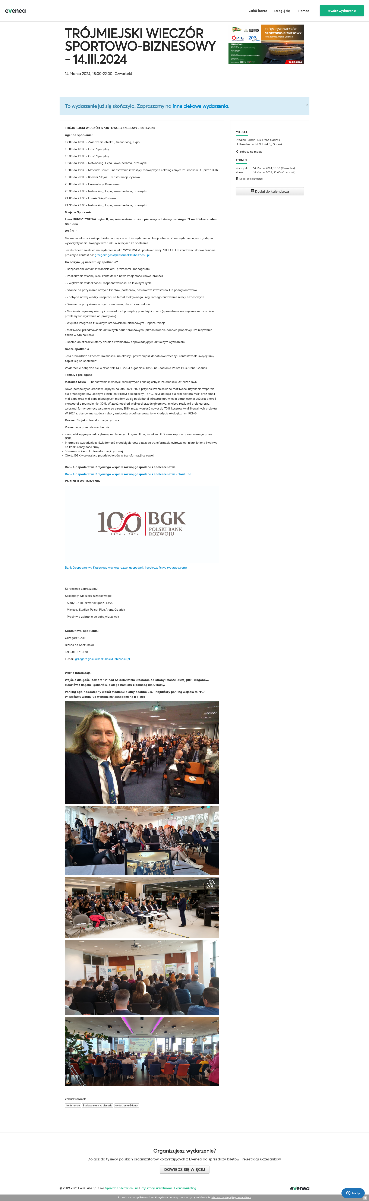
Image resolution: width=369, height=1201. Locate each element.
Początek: (242, 168)
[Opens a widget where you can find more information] (353, 1193)
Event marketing (185, 1188)
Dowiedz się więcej (184, 1169)
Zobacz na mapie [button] (250, 151)
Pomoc (303, 11)
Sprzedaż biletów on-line (121, 1188)
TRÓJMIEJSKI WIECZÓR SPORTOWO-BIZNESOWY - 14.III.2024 (140, 46)
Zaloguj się (282, 11)
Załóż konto (258, 11)
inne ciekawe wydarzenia (200, 106)
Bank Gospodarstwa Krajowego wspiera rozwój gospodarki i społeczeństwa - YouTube (128, 474)
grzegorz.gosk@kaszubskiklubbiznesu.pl (122, 255)
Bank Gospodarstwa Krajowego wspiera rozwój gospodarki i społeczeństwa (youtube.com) (126, 567)
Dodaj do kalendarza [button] (251, 178)
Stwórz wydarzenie (342, 11)
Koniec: (240, 172)
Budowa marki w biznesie (97, 1105)
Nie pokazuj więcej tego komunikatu (231, 1197)
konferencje (73, 1105)
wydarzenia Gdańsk (126, 1105)
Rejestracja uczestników (156, 1188)
